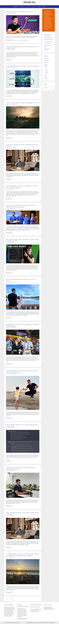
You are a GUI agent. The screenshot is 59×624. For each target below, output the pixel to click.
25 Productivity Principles (48, 41)
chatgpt (8, 460)
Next (12, 598)
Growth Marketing (9, 95)
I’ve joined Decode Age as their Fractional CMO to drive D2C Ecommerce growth (21, 206)
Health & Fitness (9, 59)
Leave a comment (9, 96)
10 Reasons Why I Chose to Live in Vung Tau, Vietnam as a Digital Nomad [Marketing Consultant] (22, 555)
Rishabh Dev (29, 2)
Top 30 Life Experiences (48, 37)
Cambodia (46, 72)
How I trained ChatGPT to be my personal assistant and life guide (22, 425)
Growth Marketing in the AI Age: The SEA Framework (22, 66)
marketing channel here (34, 611)
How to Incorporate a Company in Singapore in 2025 (22, 103)
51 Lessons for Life (47, 43)
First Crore (18, 40)
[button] (22, 24)
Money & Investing (9, 39)
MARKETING (16, 6)
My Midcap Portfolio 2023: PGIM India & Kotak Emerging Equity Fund (20, 468)
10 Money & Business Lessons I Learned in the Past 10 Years (22, 145)
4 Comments (9, 506)
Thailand (46, 70)
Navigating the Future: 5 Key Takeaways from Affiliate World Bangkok (22, 325)
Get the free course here (21, 618)
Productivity (8, 459)
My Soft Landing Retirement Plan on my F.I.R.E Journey (20, 280)
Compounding (9, 40)
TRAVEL (33, 6)
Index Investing (23, 40)
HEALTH (39, 6)
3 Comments (9, 179)
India (46, 68)
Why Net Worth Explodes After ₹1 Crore (18, 12)
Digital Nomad (9, 592)
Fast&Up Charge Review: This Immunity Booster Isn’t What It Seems (22, 47)
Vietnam (13, 592)
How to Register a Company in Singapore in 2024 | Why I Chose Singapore (22, 186)
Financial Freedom (14, 40)
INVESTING (28, 6)
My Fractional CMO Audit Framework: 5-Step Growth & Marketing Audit (22, 240)
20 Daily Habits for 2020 (48, 39)
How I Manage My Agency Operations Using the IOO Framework (22, 513)
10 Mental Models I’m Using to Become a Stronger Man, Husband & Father (22, 371)
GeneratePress (16, 622)
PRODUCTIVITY (22, 6)
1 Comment (9, 318)
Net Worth (26, 40)
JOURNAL (43, 6)
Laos (45, 74)
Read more (13, 56)
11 (9, 598)
